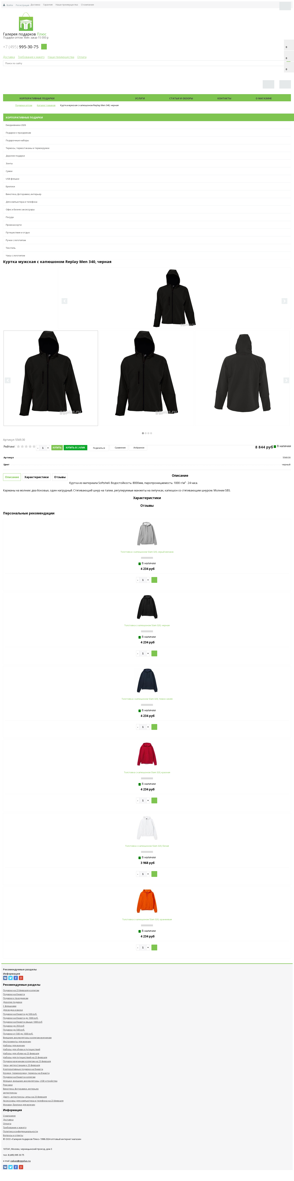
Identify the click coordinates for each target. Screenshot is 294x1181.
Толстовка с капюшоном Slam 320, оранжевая (147, 919)
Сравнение (120, 448)
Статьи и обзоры (181, 98)
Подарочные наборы (17, 140)
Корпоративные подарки (37, 98)
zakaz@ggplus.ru (20, 1160)
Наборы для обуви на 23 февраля (21, 1053)
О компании (87, 4)
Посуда (10, 217)
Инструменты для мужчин (17, 1041)
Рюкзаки (8, 1084)
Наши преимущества (67, 4)
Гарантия (48, 4)
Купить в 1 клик (75, 447)
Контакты (224, 98)
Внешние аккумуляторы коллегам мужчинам (27, 1037)
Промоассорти (14, 224)
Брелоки (10, 186)
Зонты (9, 163)
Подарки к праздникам (18, 132)
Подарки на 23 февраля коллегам (21, 990)
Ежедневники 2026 (16, 125)
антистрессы (10, 1092)
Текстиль (11, 247)
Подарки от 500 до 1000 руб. (18, 1033)
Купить (57, 447)
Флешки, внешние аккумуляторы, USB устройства (30, 1080)
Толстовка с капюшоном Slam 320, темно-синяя (147, 698)
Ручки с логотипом (16, 240)
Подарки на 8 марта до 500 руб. (20, 1014)
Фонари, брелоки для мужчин (19, 1104)
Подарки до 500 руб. (14, 1029)
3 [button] (148, 433)
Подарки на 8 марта (14, 994)
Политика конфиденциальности (20, 1131)
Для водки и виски (13, 1009)
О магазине (264, 98)
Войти (10, 5)
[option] (174, 312)
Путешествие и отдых (18, 232)
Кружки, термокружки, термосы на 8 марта (26, 1073)
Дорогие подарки (15, 155)
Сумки (9, 171)
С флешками (9, 1006)
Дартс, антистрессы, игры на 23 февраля (25, 1096)
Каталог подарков (95, 98)
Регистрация (22, 5)
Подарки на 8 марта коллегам (19, 1076)
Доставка (35, 4)
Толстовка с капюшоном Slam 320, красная (147, 772)
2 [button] (146, 433)
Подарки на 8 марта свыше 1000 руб (22, 1021)
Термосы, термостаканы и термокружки (27, 148)
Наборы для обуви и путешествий (21, 1049)
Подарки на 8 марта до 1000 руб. (20, 1017)
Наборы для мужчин (14, 1045)
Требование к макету (31, 57)
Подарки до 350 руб (13, 1025)
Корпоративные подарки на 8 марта (23, 1069)
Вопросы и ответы (13, 1135)
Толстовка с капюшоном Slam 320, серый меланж (147, 551)
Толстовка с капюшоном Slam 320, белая (147, 845)
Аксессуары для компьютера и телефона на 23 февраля (33, 1100)
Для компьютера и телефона (21, 201)
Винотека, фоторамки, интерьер (23, 194)
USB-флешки (12, 178)
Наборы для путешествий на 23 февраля (25, 1057)
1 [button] (143, 433)
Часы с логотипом (15, 255)
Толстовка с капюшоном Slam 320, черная (147, 625)
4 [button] (151, 433)
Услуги (140, 98)
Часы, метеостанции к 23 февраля (21, 1065)
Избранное (138, 448)
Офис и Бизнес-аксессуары (20, 209)
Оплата (81, 57)
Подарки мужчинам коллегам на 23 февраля (27, 1061)
